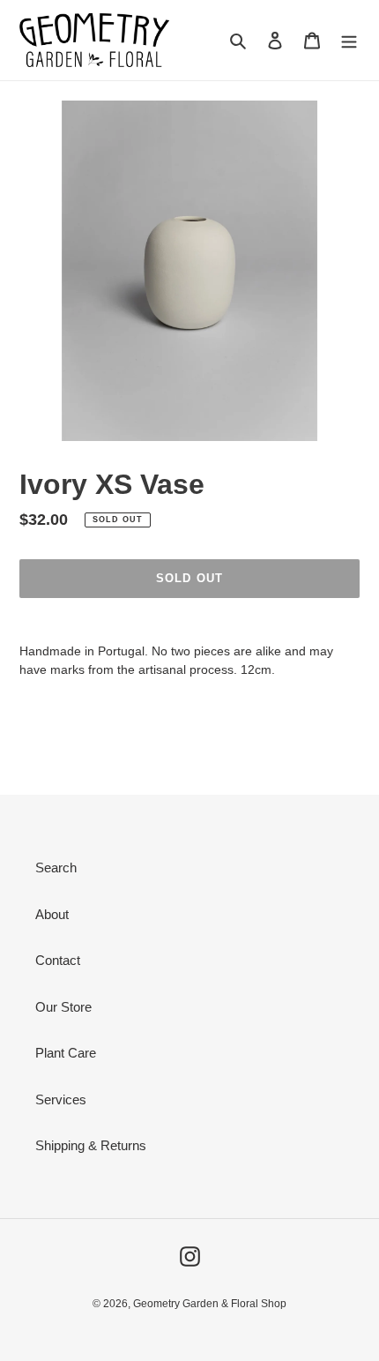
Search (56, 867)
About (52, 914)
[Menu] (349, 40)
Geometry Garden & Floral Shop (209, 1303)
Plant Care (65, 1052)
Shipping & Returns (90, 1145)
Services (60, 1099)
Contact (57, 960)
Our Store (63, 1006)
